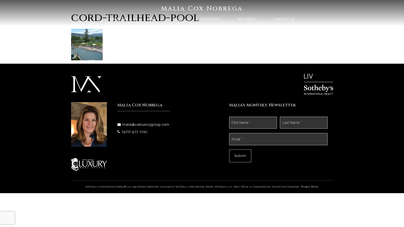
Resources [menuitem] (210, 19)
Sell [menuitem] (178, 19)
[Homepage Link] (86, 84)
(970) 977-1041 (135, 132)
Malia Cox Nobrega (202, 8)
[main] (202, 30)
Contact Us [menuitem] (283, 19)
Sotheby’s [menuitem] (247, 19)
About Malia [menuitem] (121, 19)
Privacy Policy (310, 186)
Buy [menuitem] (153, 19)
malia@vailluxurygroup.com (145, 125)
